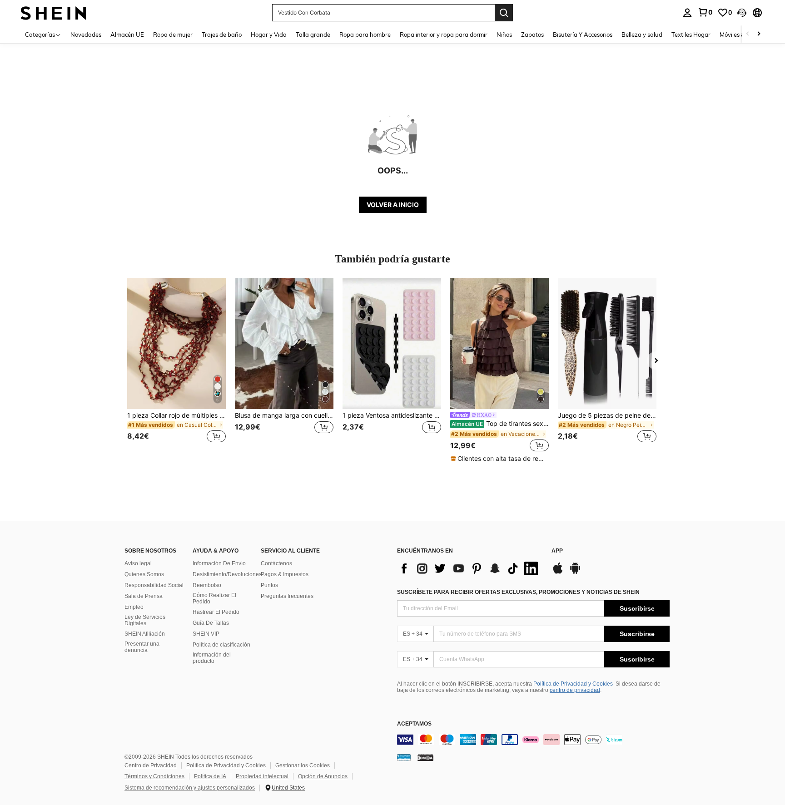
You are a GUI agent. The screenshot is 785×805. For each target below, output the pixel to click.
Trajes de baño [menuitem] (222, 34)
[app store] (557, 572)
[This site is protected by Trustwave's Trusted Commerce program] (404, 757)
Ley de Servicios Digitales (144, 620)
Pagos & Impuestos (284, 574)
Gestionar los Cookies (302, 765)
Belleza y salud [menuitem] (641, 34)
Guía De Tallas (211, 623)
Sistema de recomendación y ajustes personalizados (189, 788)
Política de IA (210, 776)
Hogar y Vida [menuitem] (269, 34)
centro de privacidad (575, 690)
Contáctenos (276, 563)
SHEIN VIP (206, 634)
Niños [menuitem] (504, 34)
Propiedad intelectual (262, 776)
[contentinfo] (533, 739)
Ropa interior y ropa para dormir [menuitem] (443, 34)
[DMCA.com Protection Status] (425, 757)
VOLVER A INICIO (393, 204)
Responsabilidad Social (154, 585)
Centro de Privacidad (150, 765)
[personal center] (687, 12)
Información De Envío (219, 563)
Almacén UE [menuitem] (127, 34)
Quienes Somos (144, 574)
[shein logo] (53, 12)
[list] (469, 568)
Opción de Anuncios (323, 776)
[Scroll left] (748, 34)
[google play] (575, 572)
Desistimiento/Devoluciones (227, 574)
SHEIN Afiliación (144, 634)
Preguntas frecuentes (287, 596)
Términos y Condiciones (154, 776)
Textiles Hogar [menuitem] (690, 34)
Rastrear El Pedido (216, 612)
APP (557, 551)
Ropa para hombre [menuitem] (365, 34)
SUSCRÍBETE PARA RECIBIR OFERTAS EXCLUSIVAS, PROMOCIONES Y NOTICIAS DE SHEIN (518, 592)
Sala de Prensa (143, 596)
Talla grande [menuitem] (313, 34)
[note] (499, 458)
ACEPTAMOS (414, 724)
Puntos (269, 585)
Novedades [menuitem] (85, 34)
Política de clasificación (221, 645)
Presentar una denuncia (141, 647)
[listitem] (176, 366)
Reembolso (207, 585)
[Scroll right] (758, 34)
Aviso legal (138, 563)
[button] (741, 12)
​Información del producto (212, 658)
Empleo (134, 607)
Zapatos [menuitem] (532, 34)
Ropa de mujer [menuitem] (173, 34)
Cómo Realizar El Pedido (214, 598)
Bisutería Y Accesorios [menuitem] (582, 34)
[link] (705, 12)
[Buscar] (504, 12)
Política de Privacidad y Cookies (573, 684)
